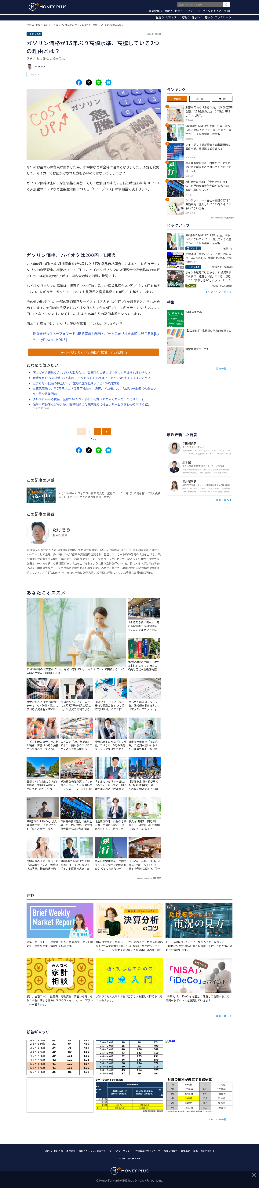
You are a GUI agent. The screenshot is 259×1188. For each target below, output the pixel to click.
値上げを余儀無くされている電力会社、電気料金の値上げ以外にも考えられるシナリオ (92, 372)
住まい (196, 17)
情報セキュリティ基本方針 (92, 1150)
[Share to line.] (99, 82)
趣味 (207, 17)
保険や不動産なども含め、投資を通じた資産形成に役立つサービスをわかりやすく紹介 (92, 404)
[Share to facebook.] (79, 82)
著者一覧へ (222, 499)
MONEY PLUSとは (54, 1150)
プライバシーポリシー (120, 1150)
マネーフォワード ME (129, 1158)
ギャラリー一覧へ (218, 1119)
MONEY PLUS (33, 24)
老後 (184, 17)
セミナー (192, 11)
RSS (195, 1150)
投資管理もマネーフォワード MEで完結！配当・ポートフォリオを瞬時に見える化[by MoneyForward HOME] (96, 336)
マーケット (34, 74)
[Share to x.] (89, 82)
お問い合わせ (170, 1150)
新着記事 (154, 11)
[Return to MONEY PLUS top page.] (47, 7)
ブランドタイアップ (216, 11)
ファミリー (221, 17)
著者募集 (185, 1150)
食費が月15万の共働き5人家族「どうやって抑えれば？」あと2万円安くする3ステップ (91, 377)
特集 (177, 11)
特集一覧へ (222, 368)
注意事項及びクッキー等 (147, 1150)
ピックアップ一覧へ (217, 291)
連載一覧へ (222, 1016)
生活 (158, 17)
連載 (167, 11)
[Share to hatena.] (108, 82)
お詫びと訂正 (208, 1150)
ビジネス (171, 17)
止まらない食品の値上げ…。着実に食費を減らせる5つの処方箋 (76, 383)
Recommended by (144, 878)
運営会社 (70, 1150)
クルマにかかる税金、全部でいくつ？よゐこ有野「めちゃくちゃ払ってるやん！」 (89, 399)
